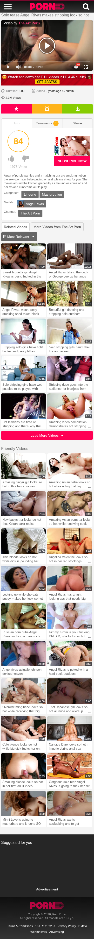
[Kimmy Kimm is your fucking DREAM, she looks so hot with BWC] (69, 616)
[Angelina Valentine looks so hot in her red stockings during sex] (69, 541)
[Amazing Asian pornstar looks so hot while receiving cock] (69, 503)
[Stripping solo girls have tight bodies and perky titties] (23, 331)
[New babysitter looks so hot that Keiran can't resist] (23, 503)
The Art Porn (29, 23)
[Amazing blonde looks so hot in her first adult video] (23, 766)
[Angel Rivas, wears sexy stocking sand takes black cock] (23, 293)
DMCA (82, 926)
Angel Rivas (35, 204)
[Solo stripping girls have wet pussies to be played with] (23, 368)
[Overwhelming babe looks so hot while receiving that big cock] (23, 691)
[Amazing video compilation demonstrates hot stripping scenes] (69, 406)
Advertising (56, 932)
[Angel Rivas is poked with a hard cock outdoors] (69, 653)
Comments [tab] (46, 123)
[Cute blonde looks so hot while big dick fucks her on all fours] (23, 728)
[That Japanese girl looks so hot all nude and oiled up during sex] (69, 691)
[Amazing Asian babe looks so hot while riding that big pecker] (69, 466)
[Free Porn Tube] (47, 6)
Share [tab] (77, 123)
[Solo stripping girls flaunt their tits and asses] (69, 331)
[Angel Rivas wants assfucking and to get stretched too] (69, 803)
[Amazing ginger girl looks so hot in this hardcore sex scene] (23, 466)
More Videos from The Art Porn (57, 227)
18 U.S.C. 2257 (45, 926)
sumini (70, 91)
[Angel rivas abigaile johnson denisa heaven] (23, 653)
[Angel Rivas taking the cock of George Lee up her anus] (69, 256)
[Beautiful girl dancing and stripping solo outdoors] (69, 293)
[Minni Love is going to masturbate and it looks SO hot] (23, 803)
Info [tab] (17, 123)
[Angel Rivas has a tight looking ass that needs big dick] (69, 578)
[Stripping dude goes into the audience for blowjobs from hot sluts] (69, 368)
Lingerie (30, 194)
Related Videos (15, 227)
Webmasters (38, 932)
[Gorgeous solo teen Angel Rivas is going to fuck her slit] (69, 766)
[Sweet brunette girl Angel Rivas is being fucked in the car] (23, 256)
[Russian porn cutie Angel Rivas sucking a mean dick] (23, 616)
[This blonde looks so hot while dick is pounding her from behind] (23, 541)
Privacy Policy (67, 926)
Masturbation (52, 194)
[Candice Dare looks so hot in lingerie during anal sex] (69, 728)
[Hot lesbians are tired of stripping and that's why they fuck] (23, 406)
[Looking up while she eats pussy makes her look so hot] (23, 578)
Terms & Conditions (20, 926)
